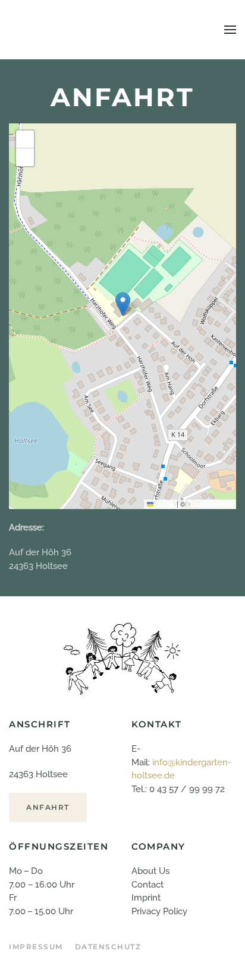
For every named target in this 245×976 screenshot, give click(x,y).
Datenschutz (108, 946)
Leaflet (164, 503)
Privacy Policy (159, 911)
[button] (230, 29)
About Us (150, 871)
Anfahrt (48, 807)
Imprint (146, 897)
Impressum (36, 946)
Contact (147, 884)
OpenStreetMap (210, 503)
